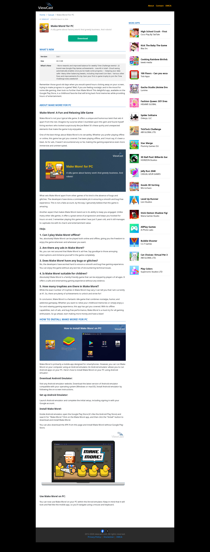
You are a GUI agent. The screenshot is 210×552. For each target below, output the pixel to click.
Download (83, 38)
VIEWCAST (45, 19)
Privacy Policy (94, 537)
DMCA (168, 5)
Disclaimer (109, 537)
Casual (51, 14)
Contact (160, 5)
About (151, 5)
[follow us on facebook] (103, 531)
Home (42, 14)
